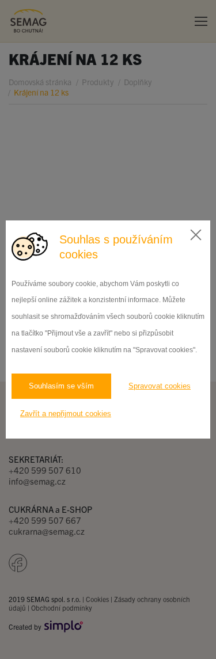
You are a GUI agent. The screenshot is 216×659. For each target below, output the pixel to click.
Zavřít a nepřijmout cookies (65, 413)
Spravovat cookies (159, 386)
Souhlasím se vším (61, 386)
